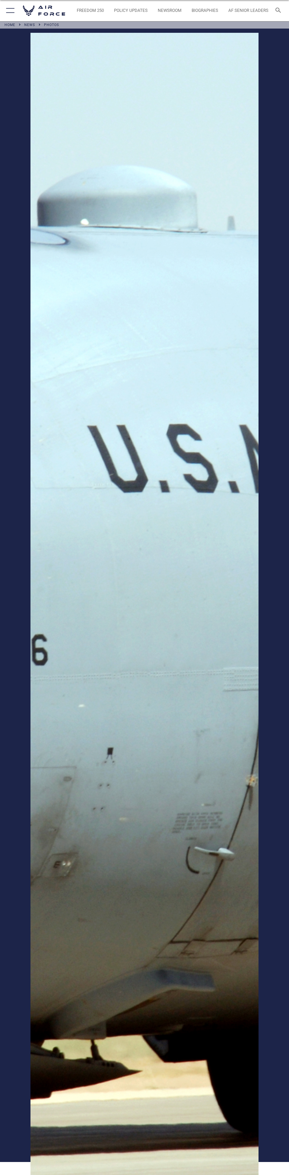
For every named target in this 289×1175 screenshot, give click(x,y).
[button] (9, 10)
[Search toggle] (279, 10)
